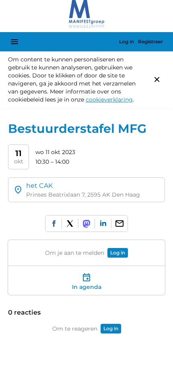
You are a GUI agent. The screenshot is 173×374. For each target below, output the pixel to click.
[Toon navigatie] (14, 41)
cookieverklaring (109, 99)
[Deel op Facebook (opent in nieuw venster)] (53, 223)
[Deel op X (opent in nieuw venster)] (70, 223)
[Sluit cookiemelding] (157, 79)
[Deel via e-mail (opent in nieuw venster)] (119, 223)
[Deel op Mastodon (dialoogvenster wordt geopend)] (86, 223)
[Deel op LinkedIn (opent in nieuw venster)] (103, 223)
